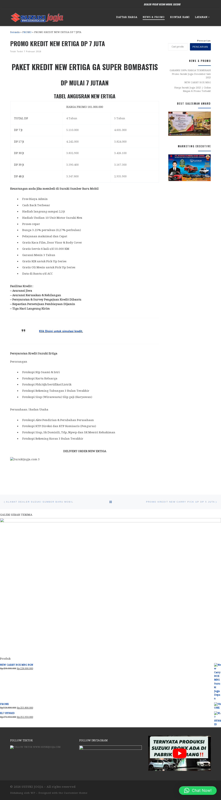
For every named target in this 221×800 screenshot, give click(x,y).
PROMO (27, 32)
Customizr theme (75, 793)
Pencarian (204, 41)
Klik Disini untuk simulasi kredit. (61, 331)
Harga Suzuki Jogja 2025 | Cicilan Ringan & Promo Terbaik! (192, 89)
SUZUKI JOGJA (32, 786)
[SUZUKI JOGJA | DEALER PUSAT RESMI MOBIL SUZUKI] (37, 16)
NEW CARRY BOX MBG (197, 82)
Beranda (15, 32)
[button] (198, 790)
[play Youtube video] (179, 753)
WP (33, 793)
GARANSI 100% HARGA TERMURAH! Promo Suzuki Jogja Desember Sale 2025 (190, 74)
